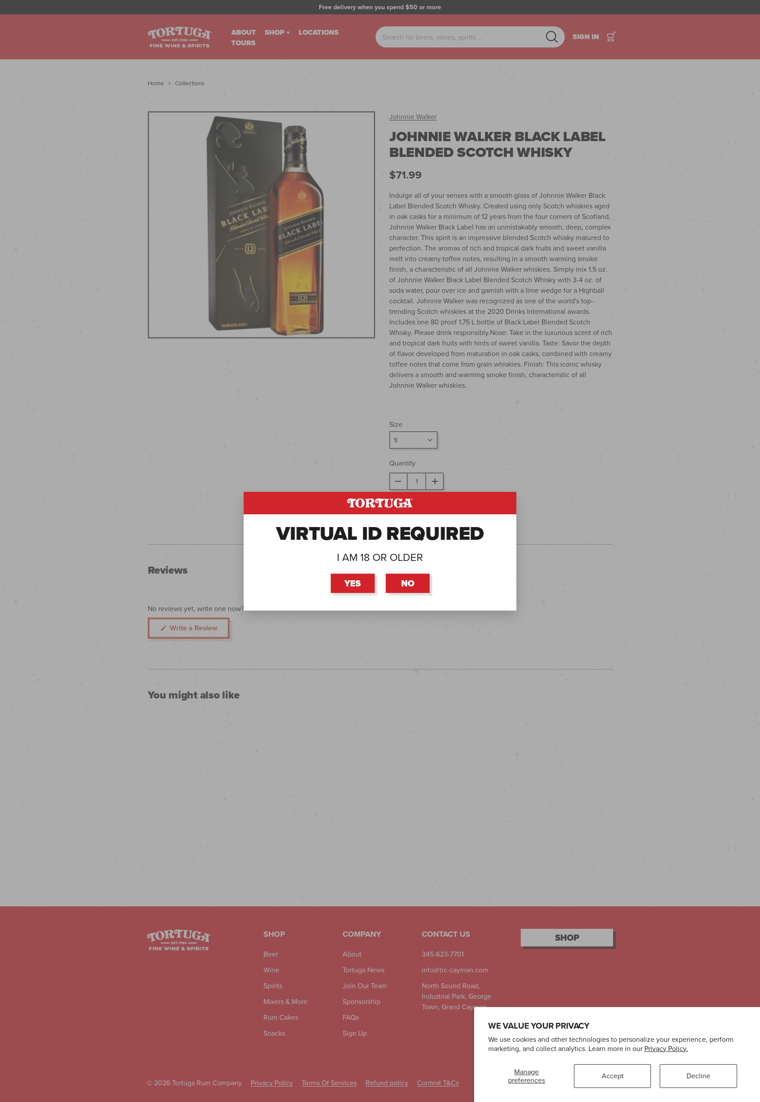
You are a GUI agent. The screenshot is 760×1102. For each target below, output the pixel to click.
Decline (698, 1075)
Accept (613, 1075)
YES (352, 582)
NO (407, 582)
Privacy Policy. (666, 1048)
